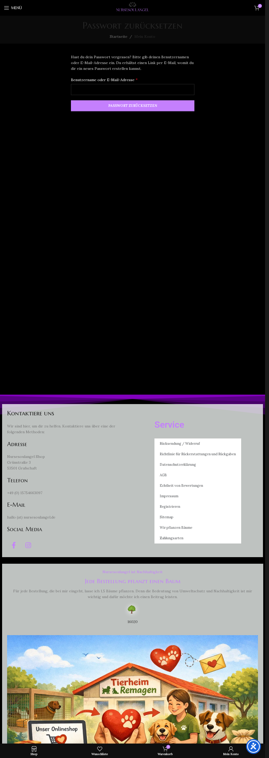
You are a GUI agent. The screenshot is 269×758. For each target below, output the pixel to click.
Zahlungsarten (171, 538)
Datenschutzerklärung (178, 464)
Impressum (169, 496)
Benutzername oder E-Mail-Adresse (104, 79)
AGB (163, 475)
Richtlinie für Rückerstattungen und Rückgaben (198, 454)
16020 (132, 621)
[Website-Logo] (133, 7)
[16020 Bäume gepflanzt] (132, 609)
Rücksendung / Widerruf (180, 443)
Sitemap (166, 517)
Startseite (118, 36)
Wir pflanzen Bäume (176, 527)
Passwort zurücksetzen (132, 105)
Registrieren (170, 506)
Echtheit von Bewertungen (181, 485)
